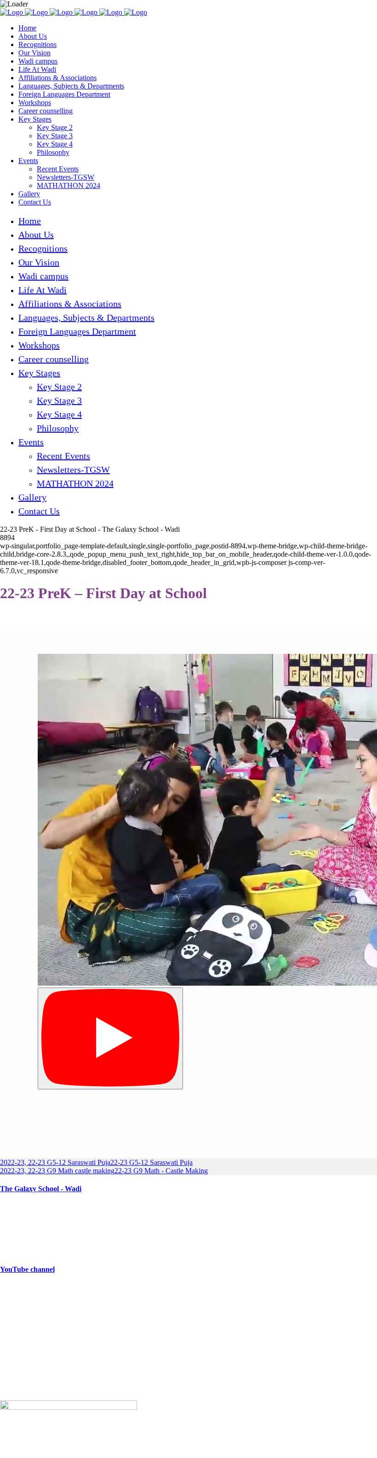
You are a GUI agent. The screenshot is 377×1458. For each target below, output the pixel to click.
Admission (15, 1373)
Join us (10, 1357)
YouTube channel (27, 1269)
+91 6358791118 (59, 1305)
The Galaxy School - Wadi (40, 1189)
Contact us (15, 1389)
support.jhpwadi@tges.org (57, 1321)
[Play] (110, 1038)
